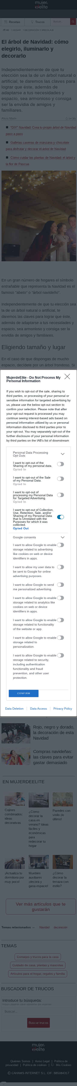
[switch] (60, 464)
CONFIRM (23, 693)
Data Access (38, 708)
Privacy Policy (62, 708)
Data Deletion (14, 708)
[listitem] (38, 454)
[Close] (69, 378)
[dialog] (38, 543)
